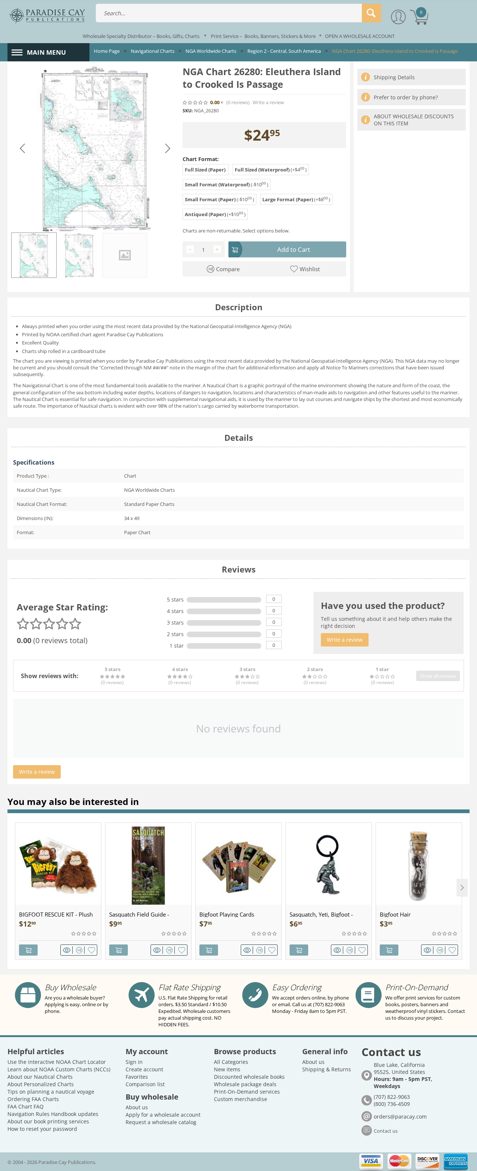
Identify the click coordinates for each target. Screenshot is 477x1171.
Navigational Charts (152, 51)
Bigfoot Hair (395, 914)
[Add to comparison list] (80, 950)
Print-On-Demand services (247, 1091)
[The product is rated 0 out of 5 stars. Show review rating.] (84, 933)
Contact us (386, 1130)
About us (137, 1107)
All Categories (231, 1061)
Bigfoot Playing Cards (226, 914)
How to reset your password (42, 1128)
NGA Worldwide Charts (211, 51)
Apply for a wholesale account (163, 1114)
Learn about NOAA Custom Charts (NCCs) (58, 1069)
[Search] (371, 13)
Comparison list (145, 1084)
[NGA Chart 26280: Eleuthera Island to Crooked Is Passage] (95, 148)
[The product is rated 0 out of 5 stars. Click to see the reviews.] (196, 102)
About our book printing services (48, 1121)
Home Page (107, 51)
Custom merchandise (240, 1099)
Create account (144, 1069)
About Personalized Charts (40, 1084)
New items (227, 1069)
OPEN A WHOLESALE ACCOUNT (360, 36)
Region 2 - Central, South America (284, 51)
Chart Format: (201, 159)
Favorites (137, 1076)
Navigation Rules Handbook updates (52, 1113)
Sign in (134, 1061)
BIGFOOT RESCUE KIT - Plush (56, 914)
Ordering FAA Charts (33, 1099)
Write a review (268, 102)
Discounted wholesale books (249, 1076)
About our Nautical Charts (40, 1076)
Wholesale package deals (245, 1084)
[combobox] (238, 13)
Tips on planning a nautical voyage (50, 1091)
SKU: (188, 111)
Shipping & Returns (326, 1069)
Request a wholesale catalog (161, 1122)
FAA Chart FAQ (25, 1106)
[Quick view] (68, 950)
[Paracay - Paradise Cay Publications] (46, 15)
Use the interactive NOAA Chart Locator (56, 1061)
